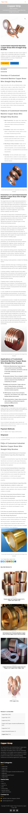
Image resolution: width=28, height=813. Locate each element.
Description (4, 69)
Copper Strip (5, 734)
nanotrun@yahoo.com (8, 800)
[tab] (14, 69)
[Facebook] (11, 810)
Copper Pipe (4, 717)
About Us (3, 783)
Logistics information (6, 792)
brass (14, 559)
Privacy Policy (4, 788)
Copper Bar (4, 728)
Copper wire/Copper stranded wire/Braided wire (13, 723)
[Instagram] (17, 810)
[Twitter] (14, 810)
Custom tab (4, 71)
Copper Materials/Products (8, 731)
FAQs (2, 786)
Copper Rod (4, 720)
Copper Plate (5, 714)
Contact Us (4, 785)
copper (10, 559)
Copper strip (6, 559)
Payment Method (5, 790)
